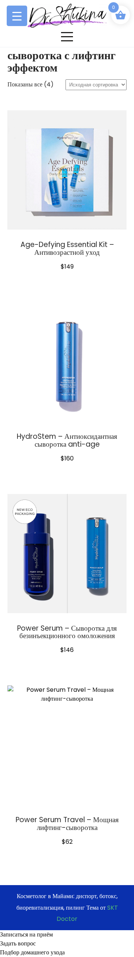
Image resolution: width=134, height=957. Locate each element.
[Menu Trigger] (17, 16)
